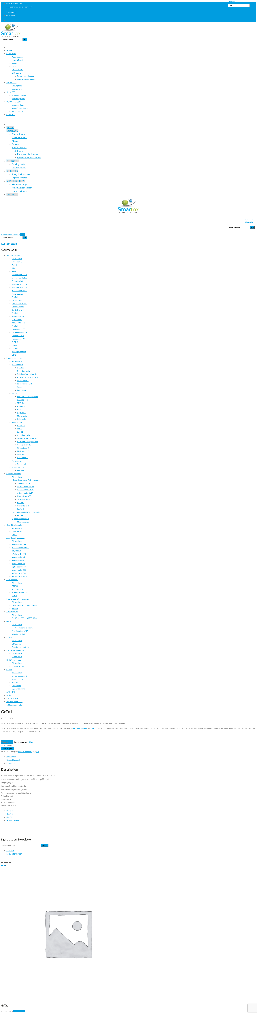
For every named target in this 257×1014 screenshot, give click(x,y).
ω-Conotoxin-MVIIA (25, 486)
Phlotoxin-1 (17, 262)
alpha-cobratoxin (19, 567)
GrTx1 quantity (7, 745)
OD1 (14, 355)
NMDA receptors (13, 660)
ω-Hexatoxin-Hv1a (14, 705)
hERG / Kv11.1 (18, 467)
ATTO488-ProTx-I (19, 323)
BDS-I (19, 429)
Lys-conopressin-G (19, 676)
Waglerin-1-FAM (19, 554)
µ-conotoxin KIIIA (19, 278)
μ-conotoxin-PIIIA (19, 290)
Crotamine (16, 685)
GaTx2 (14, 534)
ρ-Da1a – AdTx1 (18, 634)
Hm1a (14, 271)
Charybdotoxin (23, 371)
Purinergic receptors (15, 650)
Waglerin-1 (16, 551)
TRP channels (12, 612)
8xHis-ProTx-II (18, 310)
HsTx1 (19, 409)
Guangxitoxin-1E (24, 445)
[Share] (5, 862)
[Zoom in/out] (10, 862)
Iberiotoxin (21, 390)
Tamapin (20, 387)
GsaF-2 (9, 817)
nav (37, 751)
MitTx (14, 595)
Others (9, 669)
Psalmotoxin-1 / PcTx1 (21, 592)
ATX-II (14, 268)
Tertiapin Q (22, 464)
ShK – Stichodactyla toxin (27, 396)
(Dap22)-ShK (22, 400)
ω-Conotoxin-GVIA (25, 493)
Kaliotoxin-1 (22, 419)
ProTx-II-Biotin (18, 307)
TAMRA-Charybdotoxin (27, 374)
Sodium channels (13, 234)
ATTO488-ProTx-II (19, 303)
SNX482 (20, 502)
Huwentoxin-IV (18, 329)
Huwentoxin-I (23, 506)
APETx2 (15, 586)
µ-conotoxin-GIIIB (19, 284)
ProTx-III (15, 326)
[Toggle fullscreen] (7, 862)
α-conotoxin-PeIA (19, 544)
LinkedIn (252, 20)
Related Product (13, 760)
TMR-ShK (21, 403)
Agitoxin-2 (21, 412)
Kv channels (17, 422)
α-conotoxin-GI (18, 560)
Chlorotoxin (17, 531)
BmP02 (20, 432)
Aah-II (14, 265)
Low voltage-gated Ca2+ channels (25, 512)
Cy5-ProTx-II (17, 300)
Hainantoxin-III (18, 335)
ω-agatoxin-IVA (23, 483)
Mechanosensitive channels (17, 599)
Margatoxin (22, 416)
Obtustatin (16, 644)
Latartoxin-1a (12, 698)
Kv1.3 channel (18, 393)
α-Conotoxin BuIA (19, 576)
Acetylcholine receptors (16, 538)
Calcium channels (13, 473)
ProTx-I (15, 313)
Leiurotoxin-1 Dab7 (25, 384)
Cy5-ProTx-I (17, 319)
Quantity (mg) (7, 742)
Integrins (10, 637)
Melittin (15, 682)
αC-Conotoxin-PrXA (20, 547)
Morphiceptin (17, 679)
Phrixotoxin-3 (17, 281)
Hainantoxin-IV (18, 339)
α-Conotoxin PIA (19, 573)
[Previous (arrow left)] (2, 865)
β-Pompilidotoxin (19, 351)
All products (17, 258)
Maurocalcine (23, 522)
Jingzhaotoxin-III (19, 294)
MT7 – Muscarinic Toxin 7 (22, 628)
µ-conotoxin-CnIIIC (20, 287)
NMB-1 (15, 608)
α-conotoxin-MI (18, 557)
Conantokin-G (18, 666)
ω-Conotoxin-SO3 (24, 499)
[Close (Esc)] (2, 862)
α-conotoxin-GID (19, 570)
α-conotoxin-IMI (18, 563)
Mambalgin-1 (17, 589)
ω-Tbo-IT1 (10, 692)
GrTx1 (14, 345)
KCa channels (17, 364)
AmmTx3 (21, 425)
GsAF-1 (15, 342)
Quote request (7, 749)
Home (3, 234)
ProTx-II (15, 297)
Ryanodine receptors (20, 518)
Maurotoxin (22, 454)
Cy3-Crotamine (18, 689)
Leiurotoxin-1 (23, 380)
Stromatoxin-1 (23, 448)
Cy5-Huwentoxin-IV (20, 332)
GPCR (9, 621)
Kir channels (17, 461)
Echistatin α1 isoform (20, 647)
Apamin (20, 368)
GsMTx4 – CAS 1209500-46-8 (24, 605)
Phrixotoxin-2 (23, 451)
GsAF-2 (15, 348)
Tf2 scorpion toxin (19, 274)
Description (11, 757)
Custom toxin (9, 243)
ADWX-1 (21, 406)
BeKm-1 (20, 470)
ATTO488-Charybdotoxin (27, 377)
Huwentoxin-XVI (24, 496)
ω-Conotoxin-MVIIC (25, 490)
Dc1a (8, 695)
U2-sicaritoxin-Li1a (14, 701)
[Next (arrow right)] (5, 865)
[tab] (131, 756)
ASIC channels (12, 579)
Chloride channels (14, 525)
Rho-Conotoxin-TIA (20, 631)
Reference (10, 763)
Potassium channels (14, 358)
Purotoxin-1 (17, 656)
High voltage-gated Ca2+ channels (26, 480)
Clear (31, 742)
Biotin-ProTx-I (18, 316)
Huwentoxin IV (12, 820)
